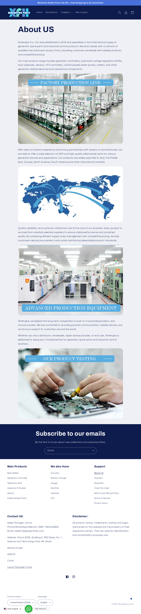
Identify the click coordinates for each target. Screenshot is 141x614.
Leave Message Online (19, 567)
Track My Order (101, 488)
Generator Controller (17, 478)
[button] (66, 13)
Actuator (55, 473)
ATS (53, 498)
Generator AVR (14, 483)
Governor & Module (16, 488)
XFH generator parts (126, 604)
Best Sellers (13, 473)
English (44, 603)
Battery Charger (59, 478)
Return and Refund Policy (106, 493)
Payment (98, 478)
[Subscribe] (93, 450)
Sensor (10, 493)
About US (99, 473)
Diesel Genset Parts (17, 498)
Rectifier (55, 488)
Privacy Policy (101, 503)
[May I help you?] (28, 609)
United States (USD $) (20, 603)
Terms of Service (102, 498)
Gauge (54, 483)
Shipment (99, 483)
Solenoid (55, 493)
